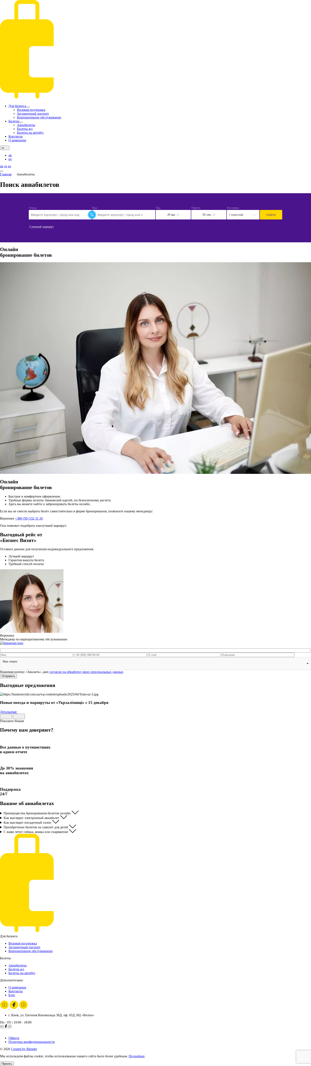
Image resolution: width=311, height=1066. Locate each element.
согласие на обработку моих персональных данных (86, 672)
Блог (11, 995)
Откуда (32, 207)
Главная (5, 174)
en (10, 159)
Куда (94, 207)
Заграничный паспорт (33, 113)
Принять (7, 1063)
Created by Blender (24, 1049)
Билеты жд (25, 129)
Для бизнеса (17, 106)
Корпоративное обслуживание (39, 117)
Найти (271, 215)
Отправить (8, 676)
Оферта (13, 1038)
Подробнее (136, 1056)
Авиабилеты (26, 125)
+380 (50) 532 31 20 (29, 518)
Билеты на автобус (30, 132)
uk (10, 155)
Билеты (13, 121)
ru (5, 166)
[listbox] (155, 663)
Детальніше (9, 712)
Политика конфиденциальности (31, 1042)
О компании (17, 140)
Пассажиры (233, 207)
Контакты (15, 136)
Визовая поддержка (31, 110)
